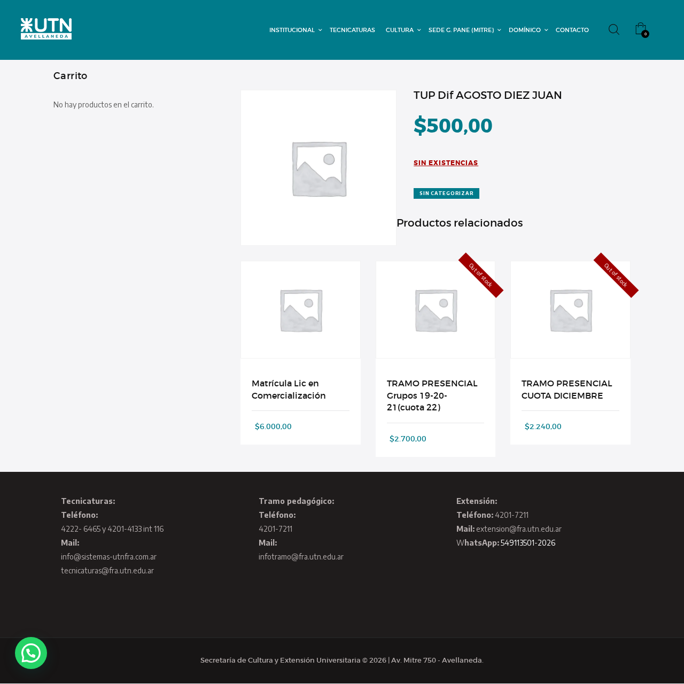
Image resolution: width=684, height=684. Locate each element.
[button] (31, 653)
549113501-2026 (528, 542)
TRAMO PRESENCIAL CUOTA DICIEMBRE (567, 389)
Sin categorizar (446, 193)
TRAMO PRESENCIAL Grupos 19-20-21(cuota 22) (432, 395)
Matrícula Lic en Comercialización (289, 389)
